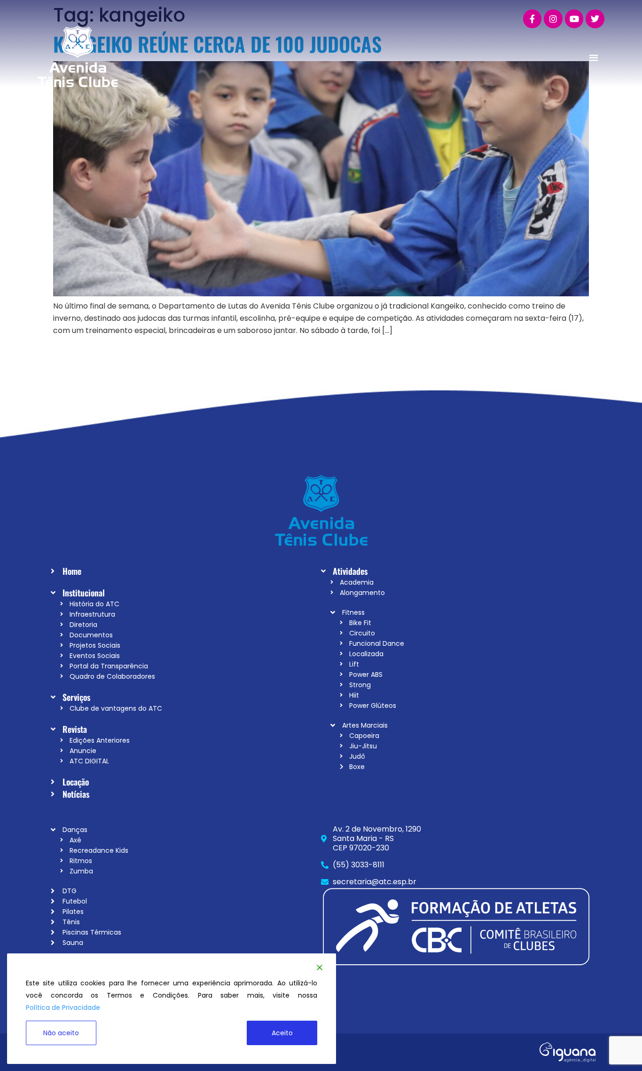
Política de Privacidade (63, 1007)
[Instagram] (553, 18)
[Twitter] (595, 18)
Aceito (282, 1033)
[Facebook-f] (532, 18)
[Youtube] (574, 18)
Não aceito (61, 1033)
